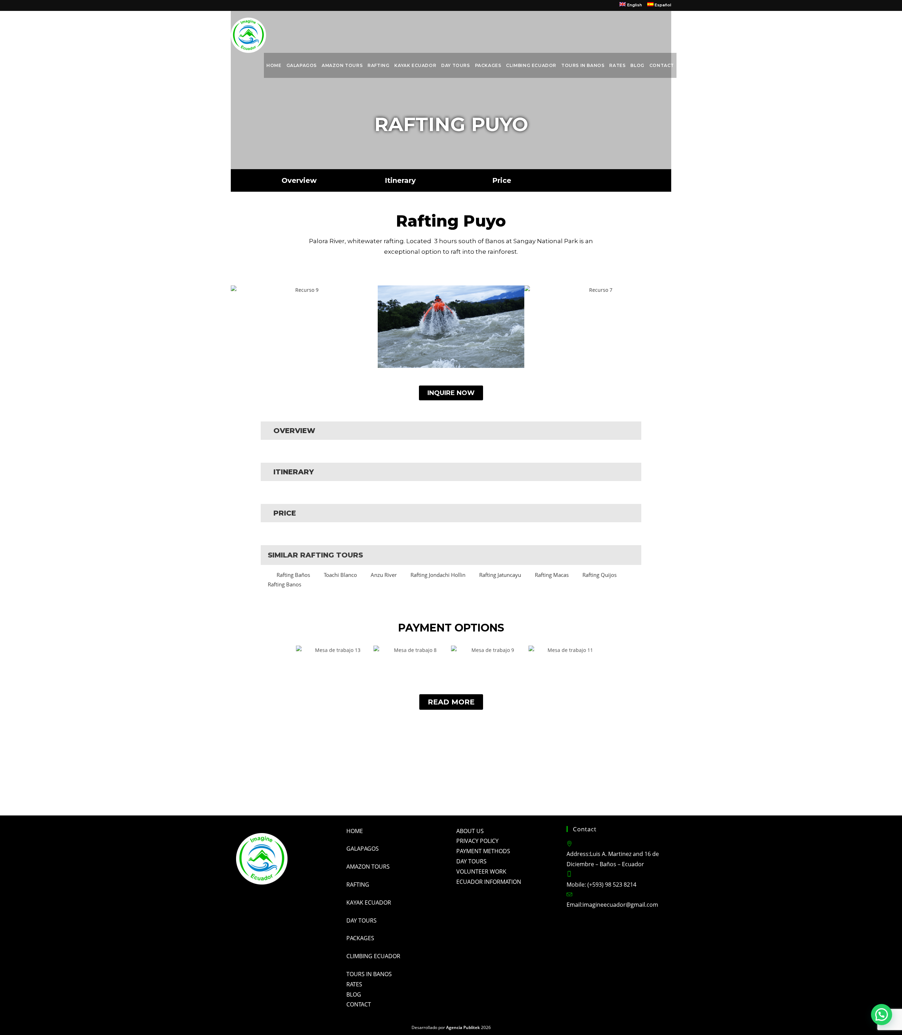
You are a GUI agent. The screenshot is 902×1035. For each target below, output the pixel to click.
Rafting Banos (284, 584)
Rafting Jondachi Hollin (437, 574)
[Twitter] (465, 788)
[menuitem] (630, 5)
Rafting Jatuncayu (500, 574)
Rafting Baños (293, 574)
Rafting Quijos (599, 574)
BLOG (353, 994)
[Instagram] (409, 788)
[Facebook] (381, 788)
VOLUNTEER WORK (481, 871)
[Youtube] (437, 788)
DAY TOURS (471, 861)
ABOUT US (470, 831)
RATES (354, 984)
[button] (237, 326)
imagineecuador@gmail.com (620, 904)
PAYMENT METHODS (483, 851)
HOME (354, 831)
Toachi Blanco (340, 574)
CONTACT (358, 1004)
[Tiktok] (493, 788)
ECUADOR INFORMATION (488, 882)
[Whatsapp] (522, 788)
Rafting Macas (552, 574)
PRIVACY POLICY (477, 841)
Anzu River (384, 574)
